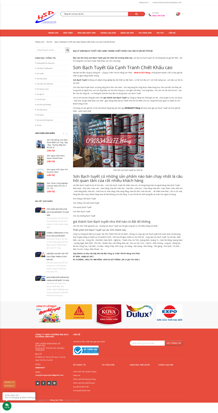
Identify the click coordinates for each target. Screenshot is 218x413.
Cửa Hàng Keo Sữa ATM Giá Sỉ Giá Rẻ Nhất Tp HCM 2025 (58, 212)
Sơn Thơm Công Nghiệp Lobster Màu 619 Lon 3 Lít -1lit (57, 185)
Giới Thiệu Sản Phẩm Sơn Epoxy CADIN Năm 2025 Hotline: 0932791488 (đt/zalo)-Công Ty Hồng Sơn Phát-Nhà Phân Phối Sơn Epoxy (58, 289)
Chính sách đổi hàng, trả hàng (84, 379)
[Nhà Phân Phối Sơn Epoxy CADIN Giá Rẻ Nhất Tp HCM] (40, 278)
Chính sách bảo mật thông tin (84, 383)
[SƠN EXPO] (169, 313)
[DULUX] (139, 311)
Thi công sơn (145, 33)
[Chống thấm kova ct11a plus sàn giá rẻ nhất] (40, 235)
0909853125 (9, 382)
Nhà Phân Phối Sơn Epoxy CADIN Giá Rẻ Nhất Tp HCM (58, 278)
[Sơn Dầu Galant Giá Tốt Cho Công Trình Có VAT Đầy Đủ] (40, 254)
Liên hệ (172, 33)
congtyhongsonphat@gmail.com (166, 2)
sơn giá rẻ (40, 94)
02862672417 (144, 2)
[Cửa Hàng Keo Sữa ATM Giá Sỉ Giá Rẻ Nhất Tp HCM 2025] (40, 210)
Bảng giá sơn (127, 33)
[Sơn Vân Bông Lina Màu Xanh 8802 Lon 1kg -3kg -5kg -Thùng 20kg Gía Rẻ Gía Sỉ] (40, 144)
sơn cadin (40, 73)
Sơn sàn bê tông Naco (44, 120)
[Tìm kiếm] (136, 14)
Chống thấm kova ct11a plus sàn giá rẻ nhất (57, 234)
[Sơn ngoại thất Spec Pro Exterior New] (40, 174)
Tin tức (160, 33)
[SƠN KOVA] (109, 315)
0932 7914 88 (158, 15)
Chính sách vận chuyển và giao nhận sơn (85, 373)
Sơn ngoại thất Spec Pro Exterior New (57, 170)
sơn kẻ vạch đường (43, 104)
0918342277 (9, 386)
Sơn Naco (40, 115)
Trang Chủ (53, 33)
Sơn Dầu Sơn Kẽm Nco (44, 84)
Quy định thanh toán (81, 387)
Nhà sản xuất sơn (87, 33)
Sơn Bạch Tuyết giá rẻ (44, 68)
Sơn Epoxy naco (42, 89)
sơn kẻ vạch (40, 99)
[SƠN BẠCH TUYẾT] (48, 313)
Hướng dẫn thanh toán (81, 390)
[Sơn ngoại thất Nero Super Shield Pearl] (40, 160)
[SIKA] (78, 311)
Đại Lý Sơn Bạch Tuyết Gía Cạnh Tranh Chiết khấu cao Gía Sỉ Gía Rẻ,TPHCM (113, 51)
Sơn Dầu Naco (41, 78)
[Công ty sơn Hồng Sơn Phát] (46, 17)
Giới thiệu (68, 33)
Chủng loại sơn (108, 33)
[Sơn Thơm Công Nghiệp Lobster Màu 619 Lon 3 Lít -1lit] (40, 187)
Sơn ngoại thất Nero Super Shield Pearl (56, 156)
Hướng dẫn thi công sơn (45, 63)
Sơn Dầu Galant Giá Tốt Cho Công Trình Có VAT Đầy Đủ (57, 256)
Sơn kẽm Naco (41, 110)
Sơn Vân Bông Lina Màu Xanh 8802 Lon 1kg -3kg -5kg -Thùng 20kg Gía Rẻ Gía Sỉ (57, 144)
